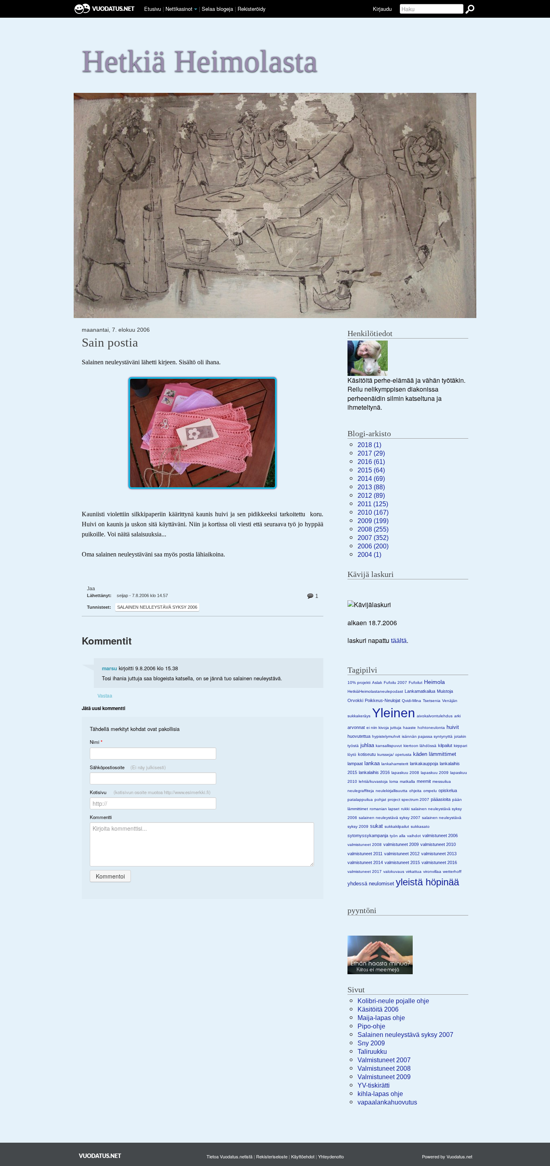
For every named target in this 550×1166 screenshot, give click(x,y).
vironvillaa (432, 871)
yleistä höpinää (427, 882)
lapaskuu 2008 (405, 772)
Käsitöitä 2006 (378, 1009)
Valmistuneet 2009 (384, 1077)
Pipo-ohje (371, 1026)
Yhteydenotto (331, 1156)
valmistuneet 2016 (439, 862)
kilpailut (445, 745)
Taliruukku (372, 1051)
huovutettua (358, 736)
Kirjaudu (382, 8)
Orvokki (355, 700)
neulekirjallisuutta (391, 790)
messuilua (441, 781)
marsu (109, 668)
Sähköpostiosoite (128, 767)
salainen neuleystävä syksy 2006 (157, 607)
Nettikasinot (178, 8)
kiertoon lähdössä (419, 745)
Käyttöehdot (302, 1156)
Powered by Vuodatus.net (447, 1156)
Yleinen (393, 713)
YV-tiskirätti (374, 1085)
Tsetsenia (431, 700)
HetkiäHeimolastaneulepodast (375, 691)
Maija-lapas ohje (381, 1017)
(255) (373, 529)
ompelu (430, 790)
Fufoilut (415, 682)
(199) (373, 520)
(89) (371, 495)
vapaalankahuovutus (387, 1102)
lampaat (355, 763)
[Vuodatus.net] (100, 1155)
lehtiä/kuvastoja (373, 781)
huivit (453, 727)
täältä (399, 640)
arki (457, 716)
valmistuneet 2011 (365, 853)
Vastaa (104, 695)
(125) (373, 504)
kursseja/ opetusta (394, 754)
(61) (371, 461)
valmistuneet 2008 (364, 844)
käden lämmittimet (434, 754)
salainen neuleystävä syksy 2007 (389, 817)
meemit (424, 781)
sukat (376, 826)
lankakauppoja (424, 763)
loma (393, 781)
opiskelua (447, 790)
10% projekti (358, 682)
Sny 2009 (371, 1043)
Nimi (96, 742)
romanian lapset (384, 809)
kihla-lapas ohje (380, 1093)
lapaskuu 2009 (435, 772)
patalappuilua (360, 799)
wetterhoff (452, 871)
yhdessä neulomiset (370, 884)
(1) (369, 444)
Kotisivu (150, 792)
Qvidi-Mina (411, 700)
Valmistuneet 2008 (384, 1068)
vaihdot (414, 835)
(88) (371, 487)
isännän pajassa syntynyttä (427, 736)
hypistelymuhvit (386, 736)
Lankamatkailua (420, 691)
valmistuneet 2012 (402, 853)
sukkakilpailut (397, 826)
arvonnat (356, 727)
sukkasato (420, 826)
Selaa (217, 8)
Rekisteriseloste (271, 1156)
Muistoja (445, 691)
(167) (373, 512)
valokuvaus (393, 871)
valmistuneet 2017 (364, 871)
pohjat (380, 799)
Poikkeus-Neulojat (382, 700)
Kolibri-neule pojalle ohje (393, 1001)
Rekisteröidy (251, 8)
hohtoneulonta (431, 727)
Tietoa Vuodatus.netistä (229, 1156)
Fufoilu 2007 (395, 682)
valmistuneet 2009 (401, 844)
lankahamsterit (394, 764)
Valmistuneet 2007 (384, 1060)
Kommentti (101, 817)
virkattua (414, 871)
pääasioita (441, 799)
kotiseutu (367, 754)
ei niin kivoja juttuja (383, 727)
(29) (371, 453)
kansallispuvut (389, 745)
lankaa (372, 763)
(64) (371, 470)
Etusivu (152, 8)
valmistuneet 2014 (365, 862)
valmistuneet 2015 (402, 862)
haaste (409, 727)
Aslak (377, 682)
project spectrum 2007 (408, 799)
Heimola (434, 682)
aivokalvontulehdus (435, 716)
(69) (371, 478)
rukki (405, 809)
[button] (195, 9)
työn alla (397, 835)
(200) (373, 546)
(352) (373, 537)
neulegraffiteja (360, 790)
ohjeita (415, 790)
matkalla (407, 781)
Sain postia (110, 342)
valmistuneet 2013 (439, 853)
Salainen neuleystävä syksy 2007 (405, 1034)
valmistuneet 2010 (438, 844)
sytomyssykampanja (367, 835)
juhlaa (367, 745)
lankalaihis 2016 (374, 772)
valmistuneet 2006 (440, 835)
